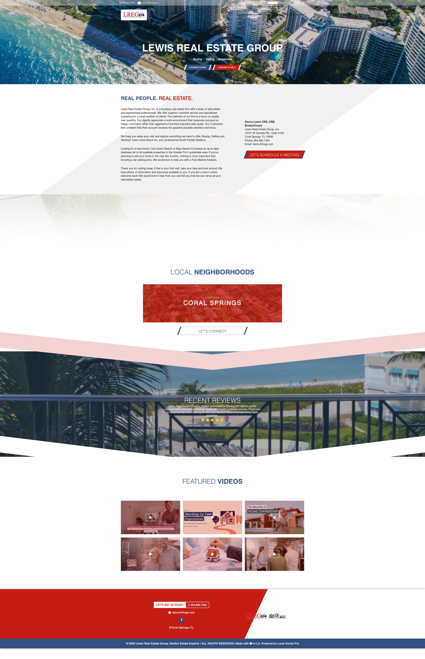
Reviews (300, 15)
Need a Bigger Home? (274, 15)
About (295, 15)
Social (285, 15)
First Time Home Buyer (256, 15)
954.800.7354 (128, 3)
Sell (245, 15)
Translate (296, 3)
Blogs (290, 15)
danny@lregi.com (149, 3)
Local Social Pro (288, 643)
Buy (242, 15)
